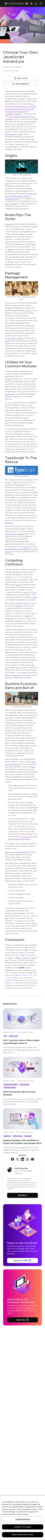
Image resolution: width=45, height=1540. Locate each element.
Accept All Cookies (22, 1527)
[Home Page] (14, 4)
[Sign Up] (22, 1260)
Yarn (32, 326)
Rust (7, 918)
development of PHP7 (14, 338)
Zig (27, 908)
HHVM (7, 341)
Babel (34, 597)
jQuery (7, 183)
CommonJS (10, 394)
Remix (7, 675)
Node (10, 249)
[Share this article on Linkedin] (22, 1159)
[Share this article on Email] (32, 1159)
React (14, 204)
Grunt (26, 592)
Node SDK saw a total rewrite (17, 549)
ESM (31, 423)
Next (7, 960)
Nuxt (19, 675)
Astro (28, 675)
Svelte (17, 958)
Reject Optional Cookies (23, 1535)
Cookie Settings (23, 1519)
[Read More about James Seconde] (22, 1195)
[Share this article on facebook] (12, 1159)
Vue (6, 204)
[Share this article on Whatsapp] (27, 1159)
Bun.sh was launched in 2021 (17, 852)
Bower (18, 585)
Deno (33, 767)
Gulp (34, 592)
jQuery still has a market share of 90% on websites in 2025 (21, 196)
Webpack (19, 606)
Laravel (14, 675)
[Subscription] (22, 1319)
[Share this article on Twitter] (17, 1159)
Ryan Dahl (9, 224)
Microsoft (9, 523)
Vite (17, 667)
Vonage (26, 546)
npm (28, 310)
